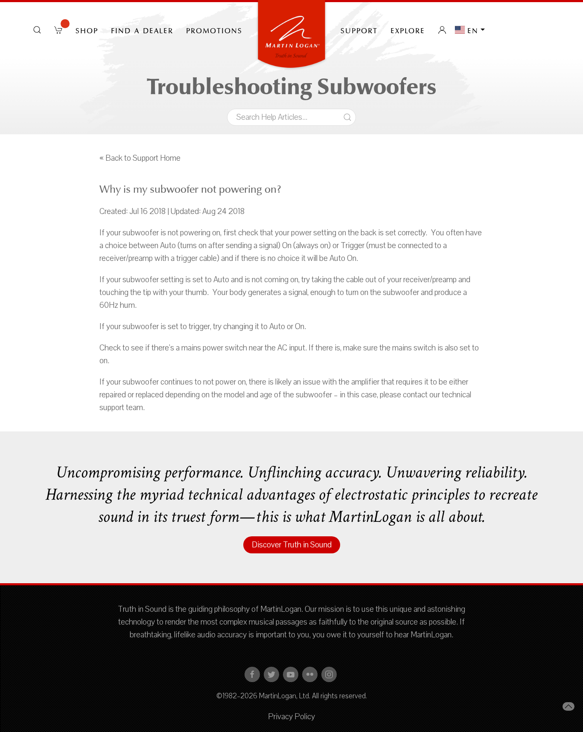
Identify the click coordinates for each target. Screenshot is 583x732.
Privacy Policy (291, 716)
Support (359, 29)
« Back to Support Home (140, 158)
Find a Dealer (142, 29)
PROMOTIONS (214, 29)
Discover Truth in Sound (292, 544)
